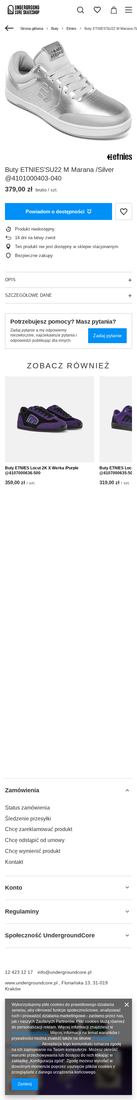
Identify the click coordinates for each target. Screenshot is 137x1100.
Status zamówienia (27, 808)
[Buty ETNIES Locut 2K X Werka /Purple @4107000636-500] (49, 419)
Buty (55, 28)
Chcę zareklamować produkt (38, 829)
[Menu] (129, 10)
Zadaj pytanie (107, 335)
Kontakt (14, 862)
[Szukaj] (80, 10)
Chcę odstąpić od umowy (35, 840)
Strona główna (31, 28)
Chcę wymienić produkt (32, 851)
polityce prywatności (30, 1032)
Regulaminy (22, 911)
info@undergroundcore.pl (64, 972)
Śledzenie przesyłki (28, 818)
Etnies (71, 28)
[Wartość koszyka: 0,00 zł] (113, 10)
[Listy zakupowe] (97, 10)
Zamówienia (22, 790)
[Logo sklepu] (23, 10)
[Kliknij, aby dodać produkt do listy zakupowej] (123, 211)
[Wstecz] (10, 28)
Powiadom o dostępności (55, 211)
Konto (13, 887)
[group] (68, 91)
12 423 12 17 (19, 972)
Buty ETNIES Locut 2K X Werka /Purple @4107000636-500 (41, 471)
